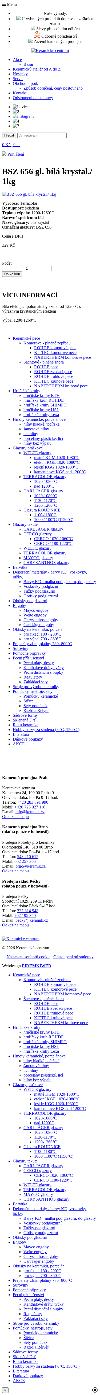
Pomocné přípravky (29, 653)
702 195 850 (25, 915)
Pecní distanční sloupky (43, 672)
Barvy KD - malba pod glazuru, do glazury (59, 581)
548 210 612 (27, 856)
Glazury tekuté (25, 524)
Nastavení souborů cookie (28, 957)
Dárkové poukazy (28, 739)
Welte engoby (35, 615)
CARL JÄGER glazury (43, 491)
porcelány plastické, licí (43, 438)
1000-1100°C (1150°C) (53, 519)
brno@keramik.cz (30, 866)
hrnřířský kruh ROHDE (43, 400)
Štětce (28, 701)
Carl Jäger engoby (38, 624)
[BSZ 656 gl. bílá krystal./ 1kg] (29, 194)
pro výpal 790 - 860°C (42, 639)
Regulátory (32, 677)
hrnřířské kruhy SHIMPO (45, 405)
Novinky (20, 74)
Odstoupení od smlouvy (33, 97)
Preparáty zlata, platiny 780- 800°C (42, 643)
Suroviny (20, 648)
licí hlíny (30, 433)
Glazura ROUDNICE (42, 510)
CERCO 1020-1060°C (53, 538)
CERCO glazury (37, 534)
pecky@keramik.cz (31, 920)
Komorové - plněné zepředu (47, 343)
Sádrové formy (25, 715)
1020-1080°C (45, 481)
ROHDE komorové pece (55, 348)
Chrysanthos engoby (40, 620)
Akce (17, 59)
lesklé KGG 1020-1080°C (56, 467)
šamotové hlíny (36, 429)
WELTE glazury (37, 453)
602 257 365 (25, 861)
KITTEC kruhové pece (53, 381)
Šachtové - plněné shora (43, 362)
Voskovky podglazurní (42, 586)
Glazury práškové (28, 448)
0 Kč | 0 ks (11, 144)
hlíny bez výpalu (37, 443)
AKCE (19, 744)
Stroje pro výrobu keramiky (36, 686)
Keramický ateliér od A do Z (37, 69)
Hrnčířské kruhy (26, 390)
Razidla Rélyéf (36, 710)
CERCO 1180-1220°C (53, 543)
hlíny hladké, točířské (41, 424)
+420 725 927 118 (29, 807)
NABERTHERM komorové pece (62, 357)
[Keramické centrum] (50, 50)
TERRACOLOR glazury (44, 476)
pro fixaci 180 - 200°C (42, 634)
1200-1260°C (45, 505)
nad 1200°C (44, 486)
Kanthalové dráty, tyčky (43, 667)
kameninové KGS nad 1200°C (60, 472)
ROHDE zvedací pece (53, 371)
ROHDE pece (46, 367)
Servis (18, 78)
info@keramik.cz (30, 812)
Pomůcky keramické (40, 696)
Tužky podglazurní (39, 591)
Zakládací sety (35, 682)
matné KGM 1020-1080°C (56, 457)
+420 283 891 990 (32, 802)
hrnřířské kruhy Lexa (41, 414)
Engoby (19, 605)
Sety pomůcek (35, 705)
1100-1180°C (45, 515)
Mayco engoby (36, 610)
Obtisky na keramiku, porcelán (39, 629)
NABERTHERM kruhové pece (61, 386)
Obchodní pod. (25, 83)
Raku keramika (25, 725)
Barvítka (20, 567)
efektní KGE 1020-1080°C (57, 462)
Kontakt (19, 93)
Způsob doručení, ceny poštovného (53, 88)
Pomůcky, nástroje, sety (33, 691)
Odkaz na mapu (15, 816)
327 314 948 (27, 910)
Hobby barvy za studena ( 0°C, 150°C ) (46, 729)
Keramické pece (26, 338)
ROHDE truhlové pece (53, 376)
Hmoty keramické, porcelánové (39, 419)
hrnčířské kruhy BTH (41, 395)
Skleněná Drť (24, 720)
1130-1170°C (45, 500)
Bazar (28, 64)
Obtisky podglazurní (40, 596)
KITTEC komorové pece (55, 352)
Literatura (21, 734)
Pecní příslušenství (28, 658)
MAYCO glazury (38, 558)
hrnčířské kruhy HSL (41, 410)
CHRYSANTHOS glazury (46, 562)
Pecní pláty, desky (38, 663)
